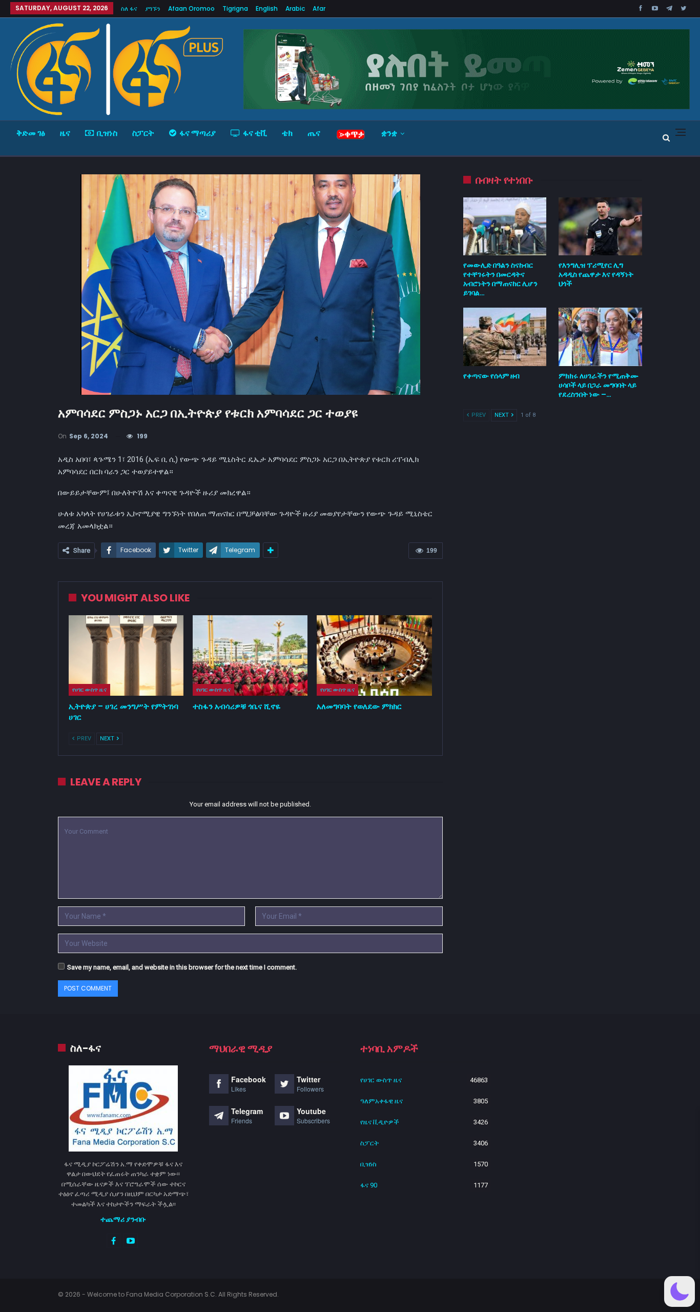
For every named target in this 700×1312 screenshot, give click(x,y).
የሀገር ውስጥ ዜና (89, 689)
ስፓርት (143, 133)
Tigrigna (235, 8)
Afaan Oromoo (191, 8)
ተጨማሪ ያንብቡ (123, 1219)
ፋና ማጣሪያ (197, 133)
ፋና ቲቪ (255, 133)
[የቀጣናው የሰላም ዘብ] (505, 337)
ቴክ (287, 133)
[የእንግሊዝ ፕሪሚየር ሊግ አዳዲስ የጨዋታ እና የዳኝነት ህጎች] (600, 226)
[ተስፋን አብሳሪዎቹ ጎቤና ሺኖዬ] (250, 655)
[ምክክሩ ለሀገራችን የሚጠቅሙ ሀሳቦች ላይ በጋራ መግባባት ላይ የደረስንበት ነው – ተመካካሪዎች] (600, 337)
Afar (319, 8)
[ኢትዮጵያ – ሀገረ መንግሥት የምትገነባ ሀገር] (126, 655)
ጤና (313, 133)
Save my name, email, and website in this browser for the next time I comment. (182, 967)
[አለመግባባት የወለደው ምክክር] (374, 655)
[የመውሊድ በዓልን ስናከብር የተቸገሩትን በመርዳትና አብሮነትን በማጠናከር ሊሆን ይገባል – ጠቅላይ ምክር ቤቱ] (505, 226)
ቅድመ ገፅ (30, 133)
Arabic (295, 8)
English (267, 8)
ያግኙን (152, 8)
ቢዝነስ (107, 133)
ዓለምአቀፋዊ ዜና (381, 1101)
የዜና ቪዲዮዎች (379, 1122)
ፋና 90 (368, 1185)
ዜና (65, 133)
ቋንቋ (389, 133)
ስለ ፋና (129, 8)
